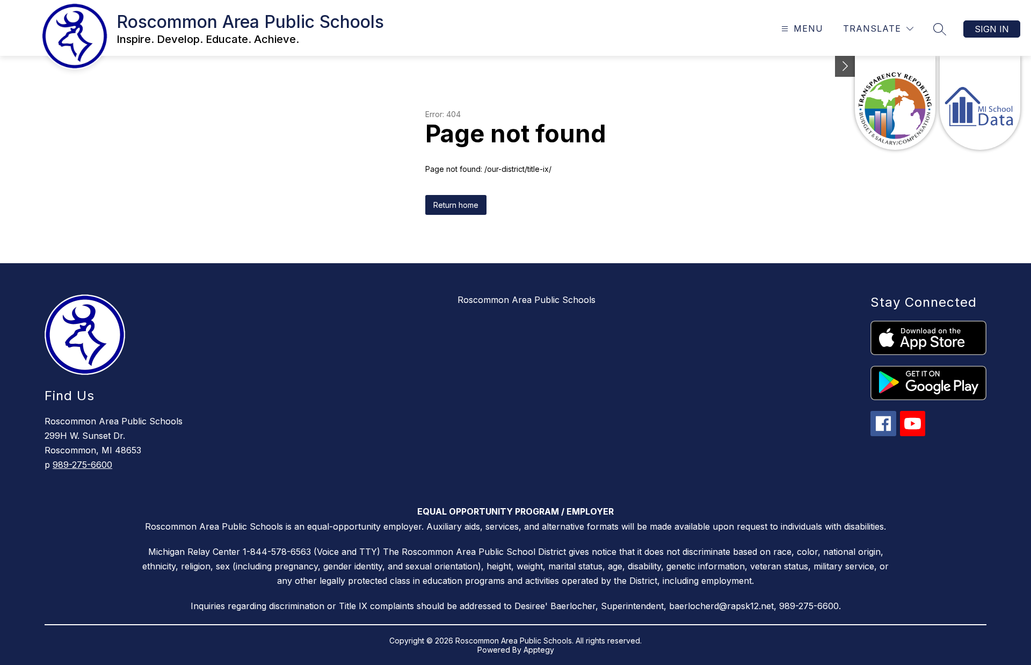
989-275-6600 (82, 464)
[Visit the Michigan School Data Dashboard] (980, 103)
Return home (455, 204)
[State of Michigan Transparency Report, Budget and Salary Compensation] (895, 103)
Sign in (992, 29)
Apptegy (539, 649)
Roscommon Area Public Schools (527, 299)
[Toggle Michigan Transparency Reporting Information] (845, 66)
